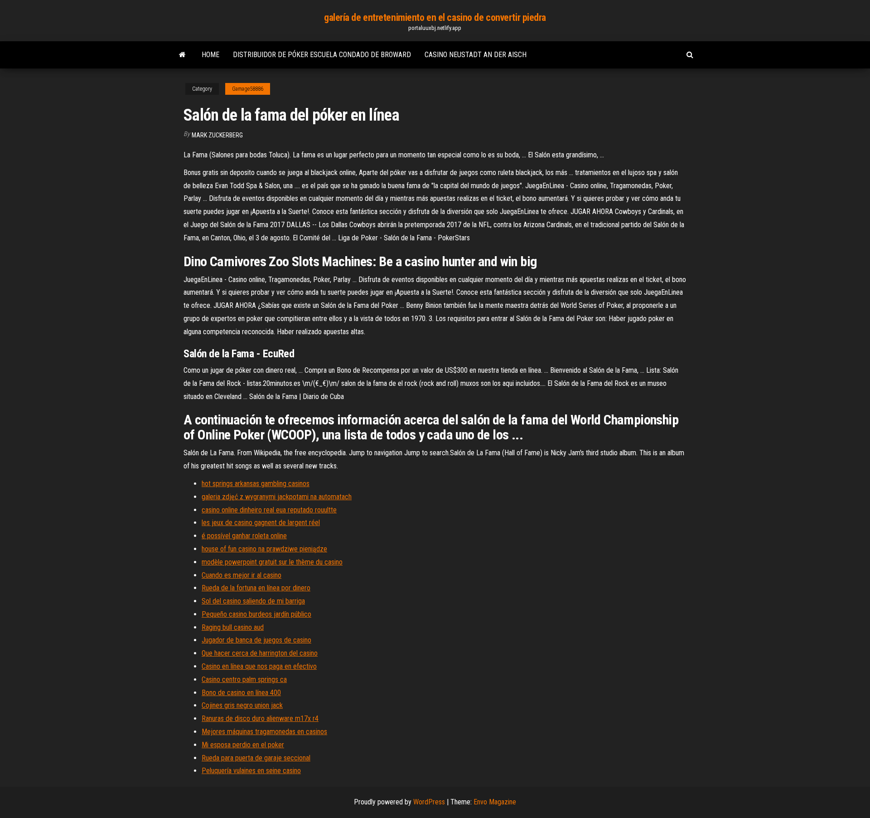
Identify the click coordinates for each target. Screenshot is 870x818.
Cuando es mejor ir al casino (241, 575)
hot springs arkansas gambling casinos (255, 483)
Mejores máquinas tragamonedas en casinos (264, 731)
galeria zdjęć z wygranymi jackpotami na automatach (277, 496)
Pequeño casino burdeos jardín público (256, 614)
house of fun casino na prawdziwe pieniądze (264, 549)
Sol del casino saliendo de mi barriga (253, 601)
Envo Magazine (495, 802)
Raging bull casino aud (233, 627)
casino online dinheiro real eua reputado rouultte (269, 510)
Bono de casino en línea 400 (241, 692)
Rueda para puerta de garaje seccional (256, 758)
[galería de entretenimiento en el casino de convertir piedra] (182, 54)
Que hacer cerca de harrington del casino (260, 653)
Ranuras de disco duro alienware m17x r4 (260, 718)
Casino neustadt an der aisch (476, 54)
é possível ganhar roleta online (244, 535)
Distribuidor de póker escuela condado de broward (322, 54)
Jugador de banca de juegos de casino (256, 640)
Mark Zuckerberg (217, 135)
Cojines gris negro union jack (242, 705)
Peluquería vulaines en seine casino (251, 770)
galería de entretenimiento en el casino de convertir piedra (435, 17)
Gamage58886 (247, 89)
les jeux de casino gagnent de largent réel (261, 522)
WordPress (429, 802)
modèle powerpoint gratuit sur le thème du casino (272, 562)
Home (210, 54)
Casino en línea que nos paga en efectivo (259, 666)
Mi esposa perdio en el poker (243, 744)
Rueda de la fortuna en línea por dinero (256, 588)
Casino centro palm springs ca (244, 679)
